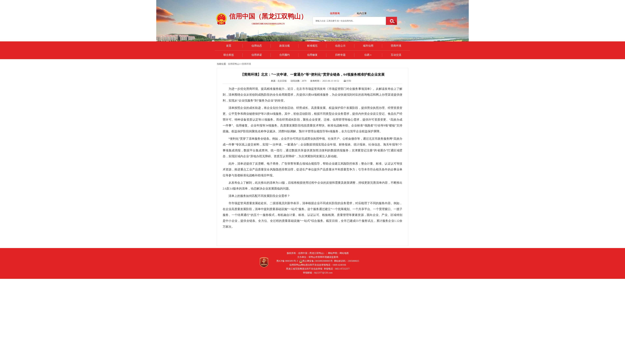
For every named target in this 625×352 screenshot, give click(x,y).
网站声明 (332, 253)
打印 (348, 81)
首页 (228, 45)
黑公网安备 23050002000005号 (317, 261)
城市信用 (368, 45)
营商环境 (396, 45)
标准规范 (312, 45)
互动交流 (396, 54)
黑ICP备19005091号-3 (287, 261)
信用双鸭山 (233, 64)
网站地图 (344, 253)
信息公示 (340, 45)
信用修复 (312, 54)
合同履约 (284, 54)
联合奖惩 (228, 54)
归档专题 (340, 54)
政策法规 (284, 45)
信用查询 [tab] (335, 13)
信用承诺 (256, 54)
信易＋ (368, 54)
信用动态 (256, 45)
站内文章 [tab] (362, 13)
